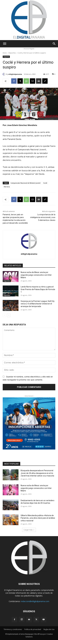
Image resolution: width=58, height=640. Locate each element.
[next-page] (8, 315)
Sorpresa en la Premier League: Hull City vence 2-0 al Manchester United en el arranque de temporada (37, 303)
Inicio (5, 53)
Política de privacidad (32, 629)
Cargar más (28, 530)
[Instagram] (21, 619)
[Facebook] (14, 81)
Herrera (7, 187)
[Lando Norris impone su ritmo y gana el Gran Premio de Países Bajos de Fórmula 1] (10, 291)
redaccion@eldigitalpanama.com (35, 601)
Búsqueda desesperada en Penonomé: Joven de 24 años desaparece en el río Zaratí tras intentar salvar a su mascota (37, 473)
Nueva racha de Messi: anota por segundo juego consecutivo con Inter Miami (36, 275)
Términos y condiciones (13, 629)
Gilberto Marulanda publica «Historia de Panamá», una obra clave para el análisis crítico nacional (38, 518)
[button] (4, 43)
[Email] (32, 81)
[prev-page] (4, 315)
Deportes (12, 53)
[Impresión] (38, 81)
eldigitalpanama (15, 74)
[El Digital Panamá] (29, 20)
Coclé (45, 183)
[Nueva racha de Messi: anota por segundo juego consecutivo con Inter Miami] (10, 276)
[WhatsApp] (26, 81)
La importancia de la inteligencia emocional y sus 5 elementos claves (42, 217)
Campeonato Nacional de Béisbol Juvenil (25, 183)
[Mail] (29, 619)
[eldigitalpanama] (4, 74)
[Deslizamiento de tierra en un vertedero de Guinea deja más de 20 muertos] (10, 504)
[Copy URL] (45, 81)
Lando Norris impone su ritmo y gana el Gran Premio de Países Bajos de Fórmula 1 (38, 289)
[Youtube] (43, 619)
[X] (20, 81)
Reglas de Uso (49, 629)
